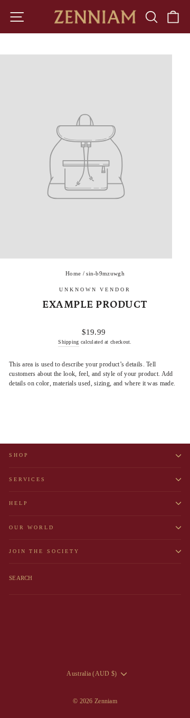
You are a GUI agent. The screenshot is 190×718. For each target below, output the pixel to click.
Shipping (68, 342)
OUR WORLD (31, 527)
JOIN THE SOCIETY (44, 551)
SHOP (18, 455)
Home (73, 273)
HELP (18, 503)
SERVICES (27, 479)
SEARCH (21, 578)
